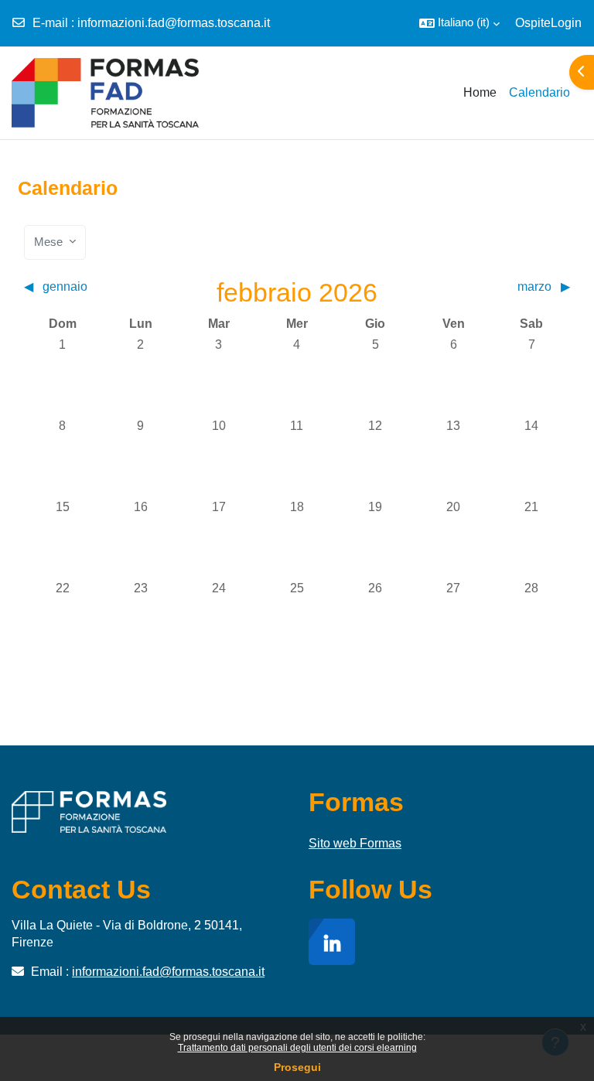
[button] (459, 23)
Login (566, 22)
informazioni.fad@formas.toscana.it (173, 22)
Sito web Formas (355, 843)
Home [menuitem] (480, 92)
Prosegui (297, 1067)
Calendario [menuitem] (539, 92)
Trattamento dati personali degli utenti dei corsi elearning (297, 1047)
